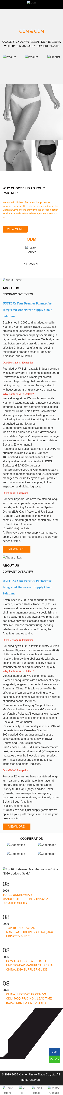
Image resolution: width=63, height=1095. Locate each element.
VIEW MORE (15, 229)
